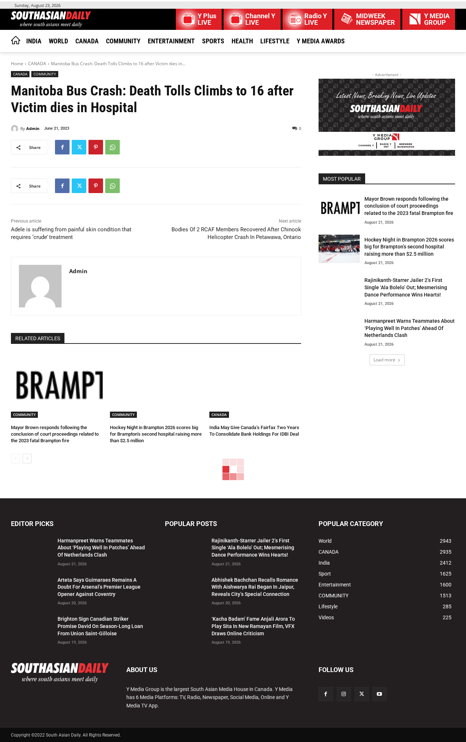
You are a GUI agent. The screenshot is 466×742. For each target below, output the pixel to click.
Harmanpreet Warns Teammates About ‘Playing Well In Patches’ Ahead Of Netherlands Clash (409, 328)
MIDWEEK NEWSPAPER (375, 19)
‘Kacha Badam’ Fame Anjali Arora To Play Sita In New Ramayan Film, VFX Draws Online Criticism (253, 626)
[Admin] (15, 128)
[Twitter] (79, 147)
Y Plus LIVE (207, 19)
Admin (32, 128)
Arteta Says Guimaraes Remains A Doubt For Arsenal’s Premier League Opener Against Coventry (99, 587)
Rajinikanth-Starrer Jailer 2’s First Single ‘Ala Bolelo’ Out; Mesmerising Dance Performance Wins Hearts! (405, 287)
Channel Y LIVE (260, 19)
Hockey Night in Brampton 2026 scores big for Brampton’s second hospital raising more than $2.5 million (156, 434)
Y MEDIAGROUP (437, 19)
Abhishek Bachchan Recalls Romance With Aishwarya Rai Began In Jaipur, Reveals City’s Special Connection (255, 587)
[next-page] (27, 458)
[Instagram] (344, 694)
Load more (384, 360)
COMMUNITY (44, 73)
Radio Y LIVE (315, 19)
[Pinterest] (95, 147)
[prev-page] (15, 458)
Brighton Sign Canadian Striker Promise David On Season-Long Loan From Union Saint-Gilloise (100, 626)
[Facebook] (62, 147)
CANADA (37, 63)
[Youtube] (379, 694)
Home (17, 63)
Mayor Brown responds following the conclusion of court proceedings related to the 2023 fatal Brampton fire (55, 434)
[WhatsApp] (112, 147)
